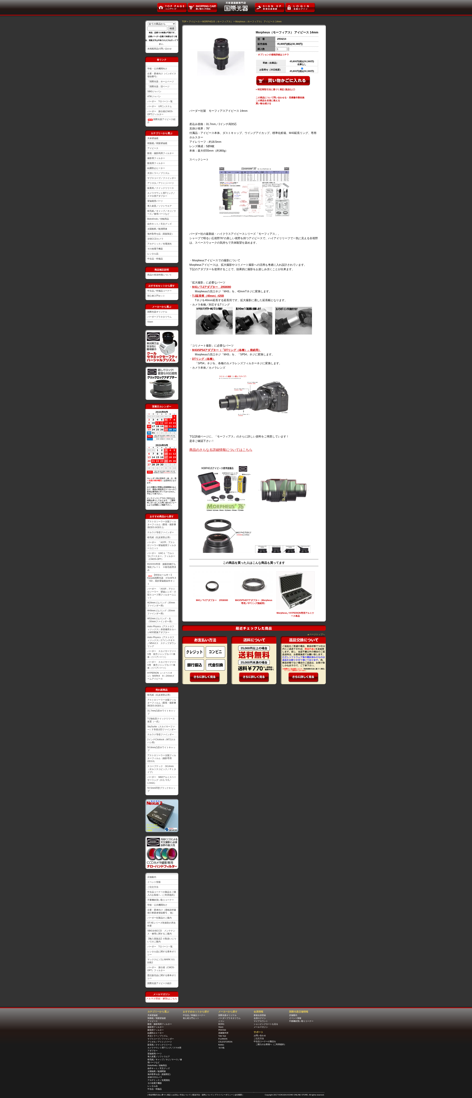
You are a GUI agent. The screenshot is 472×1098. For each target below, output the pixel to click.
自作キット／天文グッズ (159, 224)
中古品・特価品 (155, 258)
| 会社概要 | (238, 1095)
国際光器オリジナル (157, 312)
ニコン (221, 1021)
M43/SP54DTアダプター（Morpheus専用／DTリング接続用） (253, 602)
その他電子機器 (155, 248)
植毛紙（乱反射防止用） (159, 537)
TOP (184, 21)
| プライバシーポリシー (223, 1095)
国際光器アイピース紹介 (159, 983)
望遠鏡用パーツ (155, 201)
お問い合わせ (260, 1035)
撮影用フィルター (156, 158)
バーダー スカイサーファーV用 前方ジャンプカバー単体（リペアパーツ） (161, 654)
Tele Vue (222, 1036)
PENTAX (222, 1030)
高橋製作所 (223, 1033)
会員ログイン (260, 1018)
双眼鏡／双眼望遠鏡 (157, 143)
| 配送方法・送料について (202, 1095)
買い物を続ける (263, 103)
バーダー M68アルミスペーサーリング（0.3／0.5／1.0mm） (161, 780)
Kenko (221, 1045)
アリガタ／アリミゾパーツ (160, 183)
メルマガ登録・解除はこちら (161, 998)
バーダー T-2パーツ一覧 (160, 101)
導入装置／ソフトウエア (159, 206)
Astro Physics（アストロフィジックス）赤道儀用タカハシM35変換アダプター (161, 629)
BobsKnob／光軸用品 (158, 219)
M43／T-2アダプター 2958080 (212, 600)
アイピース (152, 148)
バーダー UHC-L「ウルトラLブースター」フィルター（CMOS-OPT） (161, 556)
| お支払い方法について (181, 1095)
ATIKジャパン (154, 96)
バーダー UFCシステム (159, 106)
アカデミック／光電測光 (159, 244)
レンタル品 (152, 253)
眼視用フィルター (156, 163)
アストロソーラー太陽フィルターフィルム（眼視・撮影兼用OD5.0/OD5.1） (161, 524)
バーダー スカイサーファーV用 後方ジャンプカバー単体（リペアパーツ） (161, 665)
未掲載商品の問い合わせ (159, 48)
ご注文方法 (152, 887)
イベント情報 (154, 882)
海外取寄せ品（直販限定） (160, 234)
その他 (221, 1048)
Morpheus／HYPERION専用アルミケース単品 (295, 614)
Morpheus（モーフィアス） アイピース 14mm (258, 21)
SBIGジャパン (154, 91)
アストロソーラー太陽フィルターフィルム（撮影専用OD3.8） (161, 758)
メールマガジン (261, 1027)
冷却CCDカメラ (155, 239)
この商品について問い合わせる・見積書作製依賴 (280, 97)
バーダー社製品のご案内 (159, 918)
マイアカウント (261, 1021)
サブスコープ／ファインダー (161, 178)
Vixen (150, 322)
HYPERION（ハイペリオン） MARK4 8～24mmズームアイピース (160, 676)
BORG (221, 1024)
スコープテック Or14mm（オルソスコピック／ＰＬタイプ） (161, 769)
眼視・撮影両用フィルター (160, 153)
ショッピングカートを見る (266, 1024)
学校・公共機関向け (157, 68)
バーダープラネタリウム (159, 317)
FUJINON (222, 1039)
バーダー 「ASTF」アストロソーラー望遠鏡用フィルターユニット (161, 545)
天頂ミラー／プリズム (158, 173)
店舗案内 (151, 877)
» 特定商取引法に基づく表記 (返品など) (275, 89)
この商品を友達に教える (268, 100)
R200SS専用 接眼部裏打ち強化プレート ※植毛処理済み (161, 567)
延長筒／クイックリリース (160, 188)
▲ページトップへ (316, 634)
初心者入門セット (156, 296)
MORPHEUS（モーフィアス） (217, 21)
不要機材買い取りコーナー (160, 900)
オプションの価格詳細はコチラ (273, 54)
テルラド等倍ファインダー (160, 532)
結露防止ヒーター (156, 168)
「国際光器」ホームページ (160, 81)
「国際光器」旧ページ (158, 86)
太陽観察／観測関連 (157, 229)
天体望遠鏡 (152, 138)
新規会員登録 (260, 1015)
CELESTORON (225, 1042)
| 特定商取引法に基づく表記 (159, 1095)
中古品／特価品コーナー (159, 291)
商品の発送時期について (159, 274)
